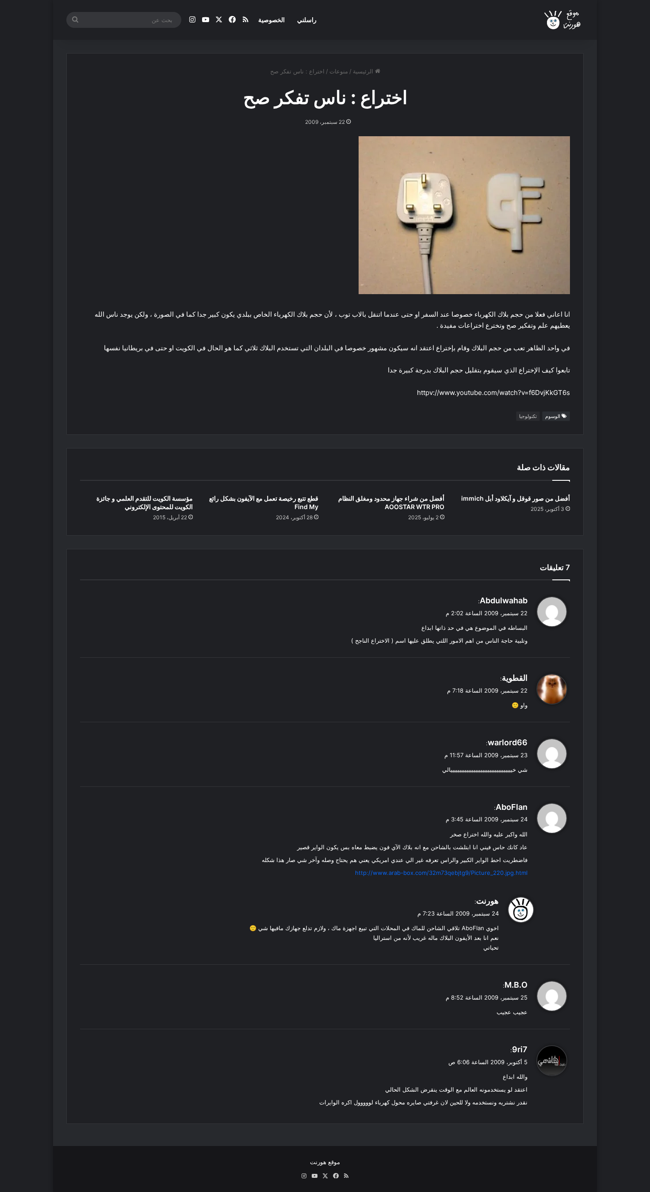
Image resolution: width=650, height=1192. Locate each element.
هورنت (487, 900)
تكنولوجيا (528, 416)
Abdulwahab (504, 600)
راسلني (307, 19)
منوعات (338, 71)
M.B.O (516, 984)
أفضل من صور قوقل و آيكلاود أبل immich (515, 498)
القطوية (515, 677)
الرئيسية (364, 71)
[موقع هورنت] (563, 20)
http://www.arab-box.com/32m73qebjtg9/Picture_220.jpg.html (441, 872)
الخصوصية (271, 19)
